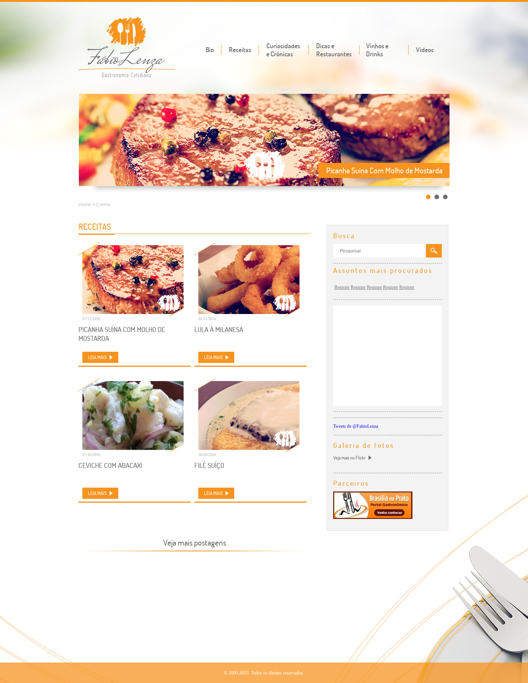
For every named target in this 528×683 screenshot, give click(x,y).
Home (84, 204)
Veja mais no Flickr (349, 458)
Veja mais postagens (194, 542)
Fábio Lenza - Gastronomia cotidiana (126, 48)
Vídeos (425, 50)
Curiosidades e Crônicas (283, 50)
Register (341, 287)
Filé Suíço (209, 465)
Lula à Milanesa (218, 329)
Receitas (240, 50)
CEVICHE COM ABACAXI (110, 465)
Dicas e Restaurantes (334, 50)
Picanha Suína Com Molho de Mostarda (121, 334)
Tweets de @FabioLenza (355, 426)
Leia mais (97, 357)
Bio (210, 50)
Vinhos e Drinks (377, 50)
